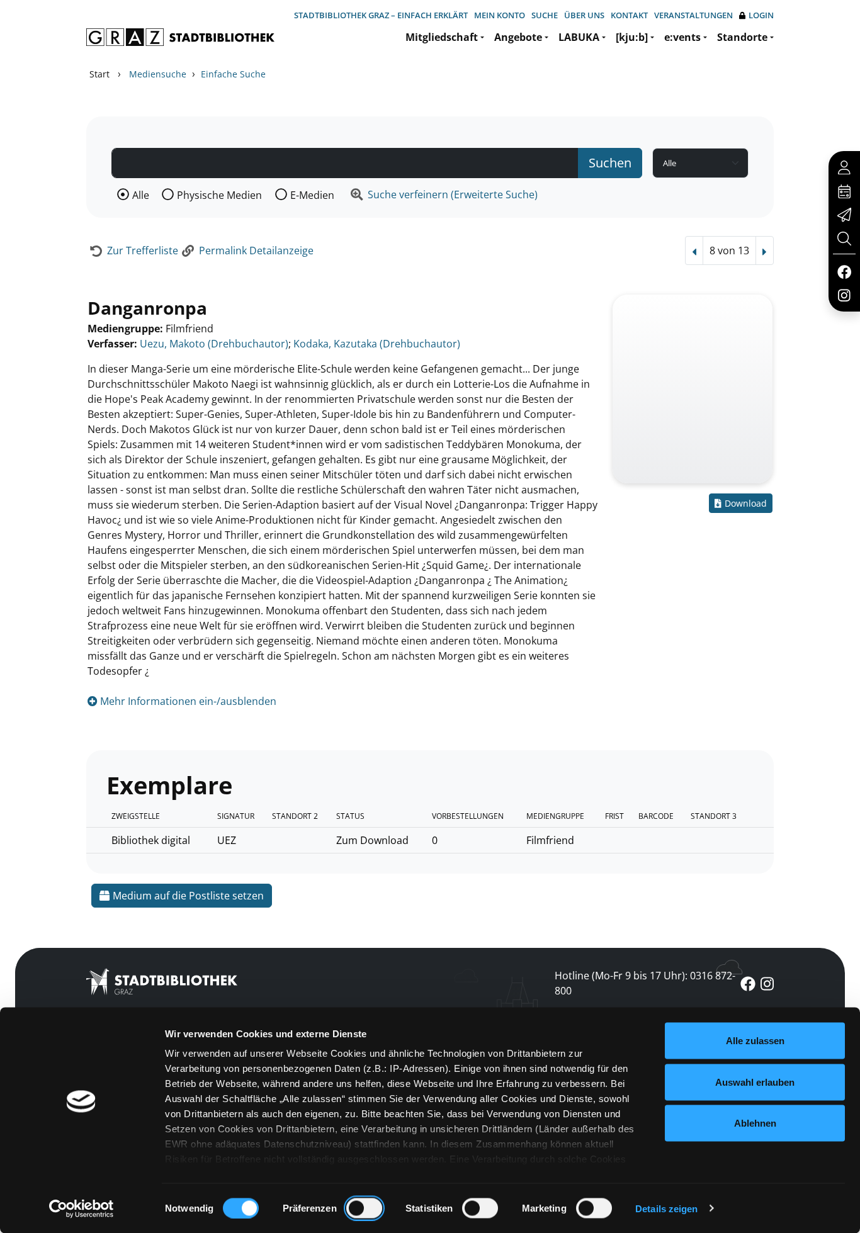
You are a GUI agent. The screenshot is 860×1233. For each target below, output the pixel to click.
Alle (140, 195)
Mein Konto (499, 15)
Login (761, 15)
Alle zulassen (755, 1040)
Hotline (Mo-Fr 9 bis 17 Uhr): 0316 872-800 (645, 983)
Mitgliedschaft (441, 37)
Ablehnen (755, 1123)
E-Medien (312, 195)
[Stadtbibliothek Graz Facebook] (844, 271)
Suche (544, 15)
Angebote (518, 37)
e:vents (682, 37)
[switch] (364, 1208)
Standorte (742, 37)
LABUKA (578, 37)
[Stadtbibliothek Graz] (180, 37)
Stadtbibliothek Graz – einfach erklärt (381, 15)
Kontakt (629, 15)
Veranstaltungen (693, 15)
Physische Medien (219, 195)
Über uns (584, 15)
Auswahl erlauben (755, 1081)
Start (99, 74)
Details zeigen (666, 1208)
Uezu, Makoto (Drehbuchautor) (214, 344)
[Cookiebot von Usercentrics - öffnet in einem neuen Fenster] (81, 1208)
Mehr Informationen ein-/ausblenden (187, 701)
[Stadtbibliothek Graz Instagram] (844, 295)
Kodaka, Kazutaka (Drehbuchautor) (376, 344)
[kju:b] (632, 37)
